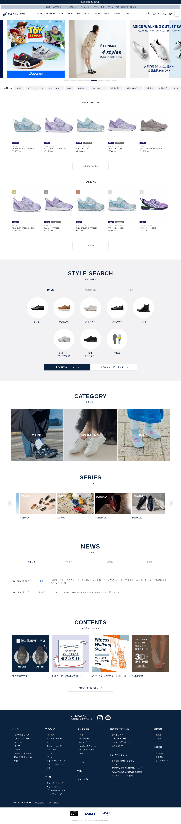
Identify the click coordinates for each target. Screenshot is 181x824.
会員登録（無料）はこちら (123, 761)
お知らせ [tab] (31, 562)
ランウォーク (84, 739)
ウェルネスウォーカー (88, 746)
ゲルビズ (83, 742)
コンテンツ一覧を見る (88, 688)
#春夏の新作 (116, 88)
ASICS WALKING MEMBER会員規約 (127, 772)
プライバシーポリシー (21, 803)
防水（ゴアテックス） (23, 757)
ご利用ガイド (117, 735)
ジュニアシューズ (54, 794)
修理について (117, 746)
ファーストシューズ (55, 783)
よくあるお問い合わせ (121, 742)
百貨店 (158, 739)
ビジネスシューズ (21, 735)
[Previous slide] (10, 503)
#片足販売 (163, 88)
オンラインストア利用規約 (123, 776)
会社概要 (159, 753)
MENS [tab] (50, 290)
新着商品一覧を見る (90, 166)
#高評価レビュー (133, 88)
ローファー (19, 746)
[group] (29, 49)
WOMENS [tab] (90, 290)
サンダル (50, 753)
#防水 (19, 88)
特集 (79, 771)
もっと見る (90, 245)
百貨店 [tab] (150, 562)
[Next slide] (171, 503)
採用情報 (159, 757)
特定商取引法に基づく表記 (46, 803)
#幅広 (69, 88)
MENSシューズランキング (112, 367)
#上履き (150, 88)
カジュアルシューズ (22, 739)
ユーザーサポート (119, 739)
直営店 (158, 735)
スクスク (83, 753)
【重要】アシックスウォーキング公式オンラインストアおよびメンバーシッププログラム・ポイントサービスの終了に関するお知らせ (109, 581)
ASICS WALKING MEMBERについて (127, 768)
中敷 (16, 761)
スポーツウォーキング (23, 753)
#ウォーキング (55, 88)
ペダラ (82, 735)
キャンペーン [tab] (71, 562)
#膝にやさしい (98, 88)
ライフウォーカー (86, 750)
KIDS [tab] (130, 290)
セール (80, 762)
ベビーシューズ (53, 787)
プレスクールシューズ (56, 790)
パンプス (50, 735)
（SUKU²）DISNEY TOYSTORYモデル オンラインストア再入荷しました (88, 592)
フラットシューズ (54, 746)
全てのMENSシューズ (65, 367)
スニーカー (19, 742)
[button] (66, 80)
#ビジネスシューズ (35, 88)
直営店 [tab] (110, 562)
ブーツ (17, 750)
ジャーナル (82, 779)
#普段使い (82, 88)
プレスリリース (162, 761)
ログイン (115, 765)
